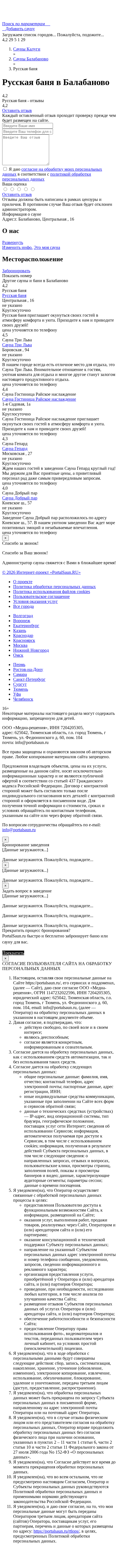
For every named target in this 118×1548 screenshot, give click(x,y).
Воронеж (21, 620)
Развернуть (12, 242)
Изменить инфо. (17, 247)
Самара (20, 674)
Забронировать (16, 270)
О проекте (22, 581)
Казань (19, 630)
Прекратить (13, 953)
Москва (20, 645)
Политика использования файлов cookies (51, 591)
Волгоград (23, 615)
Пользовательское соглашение (41, 596)
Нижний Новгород (31, 650)
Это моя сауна (47, 247)
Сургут (20, 684)
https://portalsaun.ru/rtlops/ (56, 1531)
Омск (18, 655)
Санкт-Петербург (29, 679)
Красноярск (24, 640)
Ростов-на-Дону (28, 669)
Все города (23, 606)
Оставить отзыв (17, 110)
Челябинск (23, 699)
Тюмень (20, 689)
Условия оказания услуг (35, 601)
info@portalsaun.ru (19, 829)
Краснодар (23, 635)
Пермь (19, 664)
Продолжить (37, 953)
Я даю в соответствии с (52, 174)
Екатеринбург (26, 625)
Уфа (17, 694)
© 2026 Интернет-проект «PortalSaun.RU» (41, 572)
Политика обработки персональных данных (54, 586)
